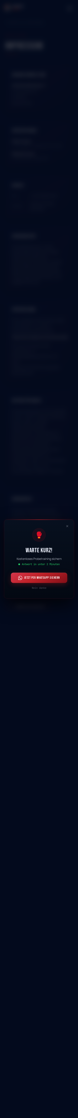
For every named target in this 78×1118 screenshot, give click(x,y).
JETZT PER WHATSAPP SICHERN (42, 578)
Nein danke (39, 588)
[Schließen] (67, 526)
